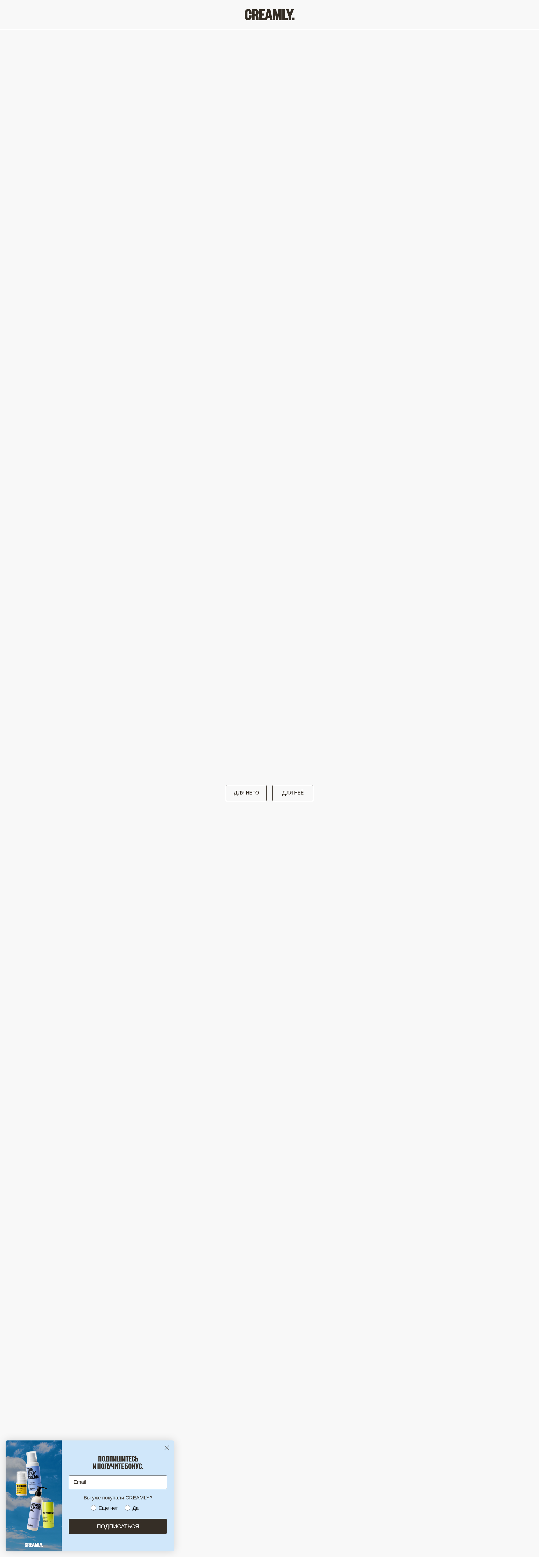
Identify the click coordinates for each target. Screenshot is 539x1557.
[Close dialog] (167, 1448)
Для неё (293, 793)
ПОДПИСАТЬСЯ (118, 1526)
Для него (246, 793)
